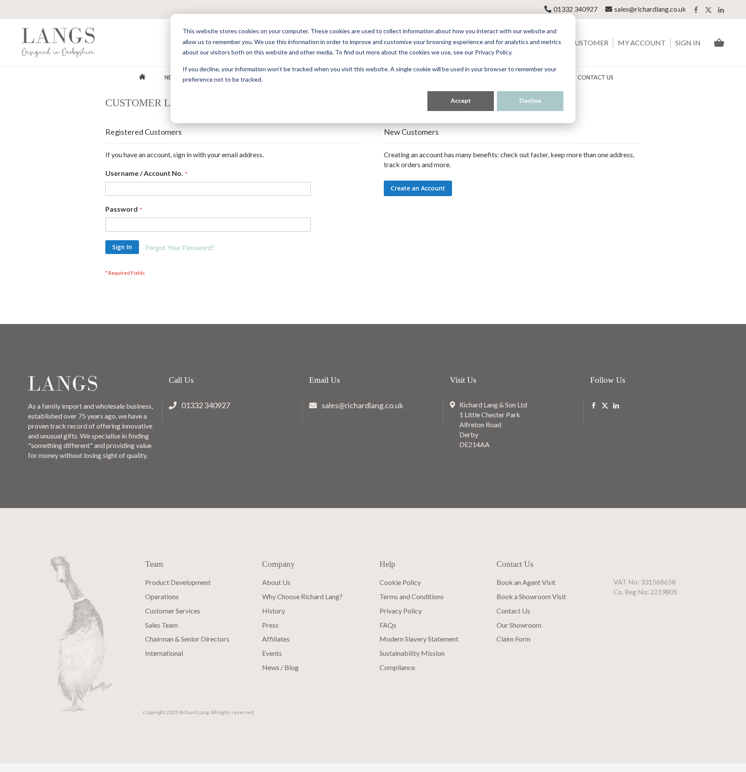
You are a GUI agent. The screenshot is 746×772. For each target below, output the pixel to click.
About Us (276, 582)
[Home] (142, 77)
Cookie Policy (400, 582)
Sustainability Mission (412, 653)
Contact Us (595, 77)
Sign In (688, 42)
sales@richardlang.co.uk (650, 9)
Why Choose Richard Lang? (302, 596)
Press (270, 625)
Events (272, 653)
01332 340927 (575, 9)
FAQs (387, 625)
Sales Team (161, 625)
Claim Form (513, 639)
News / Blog (280, 667)
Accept (461, 100)
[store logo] (58, 43)
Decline (530, 100)
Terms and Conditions (411, 596)
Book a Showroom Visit (531, 596)
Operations (162, 596)
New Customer (580, 42)
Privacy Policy (400, 611)
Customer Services (172, 611)
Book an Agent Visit (526, 582)
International (164, 653)
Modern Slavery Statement (418, 639)
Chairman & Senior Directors (187, 639)
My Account (642, 42)
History (273, 611)
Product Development (178, 582)
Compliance (397, 667)
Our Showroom (518, 625)
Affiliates (276, 639)
